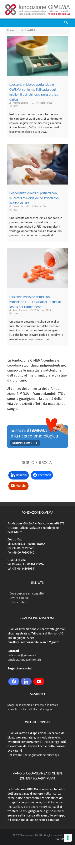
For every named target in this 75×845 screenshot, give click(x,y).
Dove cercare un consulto (26, 593)
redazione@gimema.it (22, 655)
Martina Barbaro (20, 102)
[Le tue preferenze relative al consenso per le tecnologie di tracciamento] (68, 838)
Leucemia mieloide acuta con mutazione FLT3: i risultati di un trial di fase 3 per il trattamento (35, 302)
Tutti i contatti (18, 602)
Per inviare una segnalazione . (34, 755)
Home (10, 30)
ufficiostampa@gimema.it (24, 660)
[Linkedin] (26, 681)
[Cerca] (66, 22)
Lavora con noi (19, 598)
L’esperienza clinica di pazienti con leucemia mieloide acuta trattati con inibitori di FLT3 (34, 198)
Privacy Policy (61, 839)
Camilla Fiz (18, 206)
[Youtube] (38, 681)
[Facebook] (14, 681)
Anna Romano (20, 310)
